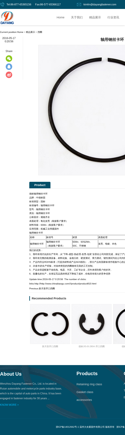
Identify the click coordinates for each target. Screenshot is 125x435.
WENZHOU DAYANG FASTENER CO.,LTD (7, 17)
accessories (84, 400)
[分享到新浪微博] (9, 75)
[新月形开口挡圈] (50, 324)
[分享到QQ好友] (9, 66)
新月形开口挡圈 (47, 288)
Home (60, 17)
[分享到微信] (9, 58)
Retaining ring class (89, 384)
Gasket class (84, 392)
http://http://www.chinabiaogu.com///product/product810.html (65, 283)
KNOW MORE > (9, 404)
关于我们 (77, 17)
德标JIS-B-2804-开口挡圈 (92, 346)
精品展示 (95, 17)
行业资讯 (113, 17)
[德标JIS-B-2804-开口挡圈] (91, 324)
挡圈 (40, 32)
